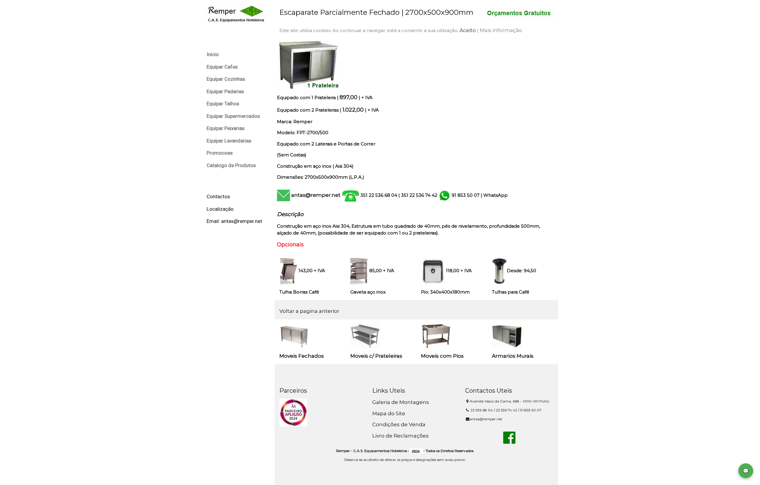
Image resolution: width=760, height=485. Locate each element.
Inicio (213, 54)
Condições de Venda (398, 424)
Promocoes (220, 153)
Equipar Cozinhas (226, 79)
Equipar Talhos (223, 104)
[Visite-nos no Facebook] (509, 441)
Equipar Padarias (225, 91)
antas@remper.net (316, 195)
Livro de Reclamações (400, 436)
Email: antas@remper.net (234, 221)
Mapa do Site (388, 413)
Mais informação (501, 30)
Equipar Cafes (222, 67)
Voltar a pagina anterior (309, 311)
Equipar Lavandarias (229, 141)
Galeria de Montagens (400, 402)
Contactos (218, 196)
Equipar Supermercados (233, 116)
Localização (220, 209)
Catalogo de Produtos (231, 165)
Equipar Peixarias (226, 128)
